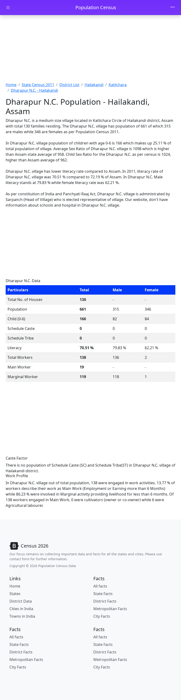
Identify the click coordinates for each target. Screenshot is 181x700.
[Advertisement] (90, 50)
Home (11, 84)
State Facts (103, 593)
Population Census (95, 7)
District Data (20, 601)
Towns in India (22, 616)
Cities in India (21, 608)
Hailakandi (94, 84)
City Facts (101, 616)
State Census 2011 (38, 84)
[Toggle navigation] (172, 7)
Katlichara (118, 84)
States (15, 593)
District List (69, 84)
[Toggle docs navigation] (8, 7)
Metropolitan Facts (110, 608)
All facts (100, 586)
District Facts (104, 601)
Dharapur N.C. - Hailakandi (34, 90)
